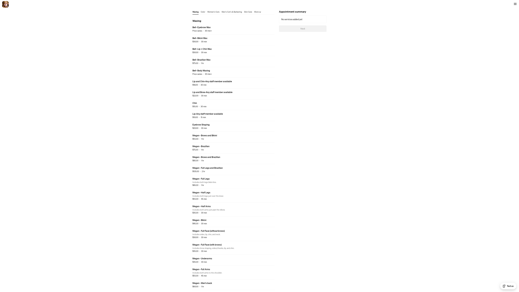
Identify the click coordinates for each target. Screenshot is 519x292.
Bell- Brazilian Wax (201, 59)
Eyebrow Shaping (201, 124)
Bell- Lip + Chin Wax (202, 48)
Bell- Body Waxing (201, 70)
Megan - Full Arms (201, 269)
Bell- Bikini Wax (199, 38)
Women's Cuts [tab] (213, 12)
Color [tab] (203, 12)
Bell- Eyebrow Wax (201, 27)
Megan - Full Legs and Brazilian (207, 167)
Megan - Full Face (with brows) (207, 244)
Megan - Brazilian (200, 146)
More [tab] (256, 12)
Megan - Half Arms (201, 206)
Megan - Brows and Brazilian (206, 157)
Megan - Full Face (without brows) (208, 230)
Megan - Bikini (199, 220)
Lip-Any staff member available (207, 113)
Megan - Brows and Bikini (204, 135)
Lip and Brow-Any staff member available (212, 92)
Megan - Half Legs (201, 192)
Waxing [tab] (195, 12)
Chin (194, 103)
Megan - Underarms (202, 258)
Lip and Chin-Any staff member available (212, 81)
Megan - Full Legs (201, 178)
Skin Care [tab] (248, 12)
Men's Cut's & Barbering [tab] (232, 12)
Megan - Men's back (202, 283)
